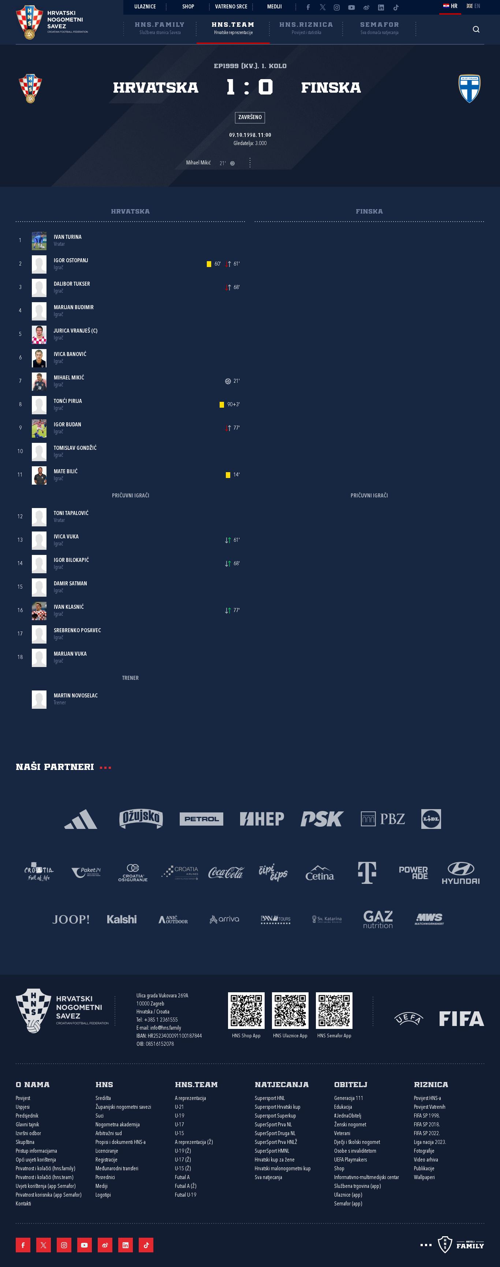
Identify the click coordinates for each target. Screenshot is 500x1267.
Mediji (274, 7)
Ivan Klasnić (69, 607)
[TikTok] (395, 7)
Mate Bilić (66, 472)
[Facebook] (308, 7)
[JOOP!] (70, 918)
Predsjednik (27, 1116)
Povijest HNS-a (427, 1098)
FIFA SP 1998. (427, 1116)
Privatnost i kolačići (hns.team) (44, 1178)
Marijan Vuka (70, 654)
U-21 (179, 1107)
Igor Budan (67, 425)
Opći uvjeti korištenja (36, 1160)
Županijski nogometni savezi (123, 1107)
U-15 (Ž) (183, 1169)
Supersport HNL (270, 1098)
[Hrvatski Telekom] (367, 872)
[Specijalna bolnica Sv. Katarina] (326, 918)
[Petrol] (201, 818)
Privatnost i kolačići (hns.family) (45, 1169)
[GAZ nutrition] (378, 918)
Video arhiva (426, 1160)
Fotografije (424, 1151)
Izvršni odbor (28, 1134)
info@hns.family (165, 1028)
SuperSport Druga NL (275, 1134)
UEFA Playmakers (350, 1160)
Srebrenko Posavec (77, 631)
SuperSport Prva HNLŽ (276, 1142)
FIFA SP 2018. (427, 1125)
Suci (100, 1116)
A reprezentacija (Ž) (194, 1142)
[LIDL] (431, 818)
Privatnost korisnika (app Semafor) (48, 1195)
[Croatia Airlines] (179, 872)
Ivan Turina (68, 237)
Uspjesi (23, 1107)
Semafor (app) (348, 1204)
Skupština (25, 1142)
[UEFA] (408, 1018)
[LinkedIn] (381, 7)
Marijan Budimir (74, 308)
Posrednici (105, 1178)
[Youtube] (351, 7)
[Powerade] (414, 872)
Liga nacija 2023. (430, 1142)
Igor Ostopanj (71, 261)
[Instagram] (337, 7)
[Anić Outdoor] (173, 918)
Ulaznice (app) (348, 1195)
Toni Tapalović (71, 513)
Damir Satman (70, 584)
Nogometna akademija (118, 1125)
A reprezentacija (190, 1098)
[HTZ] (39, 872)
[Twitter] (322, 7)
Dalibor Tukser (72, 284)
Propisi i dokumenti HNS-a (121, 1142)
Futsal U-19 (185, 1195)
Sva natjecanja (268, 1178)
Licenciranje (107, 1151)
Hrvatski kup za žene (275, 1160)
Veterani (342, 1134)
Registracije (106, 1160)
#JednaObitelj (347, 1116)
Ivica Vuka (66, 537)
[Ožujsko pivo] (141, 818)
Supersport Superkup (275, 1116)
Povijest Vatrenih (429, 1107)
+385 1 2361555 (161, 1020)
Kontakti (23, 1204)
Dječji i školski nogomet (357, 1142)
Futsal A (182, 1178)
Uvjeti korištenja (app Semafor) (45, 1186)
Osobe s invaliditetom (355, 1151)
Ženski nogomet (350, 1125)
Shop (188, 7)
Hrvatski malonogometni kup (283, 1169)
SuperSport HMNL (272, 1151)
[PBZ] (382, 818)
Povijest (23, 1098)
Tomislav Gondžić (75, 448)
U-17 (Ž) (183, 1160)
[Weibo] (366, 7)
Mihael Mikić (69, 378)
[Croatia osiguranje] (132, 872)
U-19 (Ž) (183, 1151)
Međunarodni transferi (117, 1169)
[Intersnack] (273, 872)
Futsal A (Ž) (185, 1186)
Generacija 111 (348, 1098)
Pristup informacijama (36, 1151)
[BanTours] (275, 918)
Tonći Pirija (68, 401)
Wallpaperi (424, 1178)
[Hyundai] (460, 872)
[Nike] (81, 818)
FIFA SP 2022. (427, 1134)
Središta (103, 1098)
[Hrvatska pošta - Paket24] (86, 872)
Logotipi (103, 1195)
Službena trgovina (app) (357, 1186)
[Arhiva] (476, 29)
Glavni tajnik (27, 1125)
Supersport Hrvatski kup (278, 1107)
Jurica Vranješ (72, 331)
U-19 (179, 1116)
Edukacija (343, 1107)
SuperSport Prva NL (273, 1125)
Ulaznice (145, 7)
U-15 (179, 1134)
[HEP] (262, 818)
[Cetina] (320, 872)
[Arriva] (224, 918)
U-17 (179, 1125)
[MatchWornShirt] (429, 918)
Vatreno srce (231, 7)
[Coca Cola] (226, 872)
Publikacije (424, 1169)
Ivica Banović (70, 354)
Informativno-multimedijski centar (366, 1178)
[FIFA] (462, 1018)
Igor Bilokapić (71, 560)
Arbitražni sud (109, 1134)
